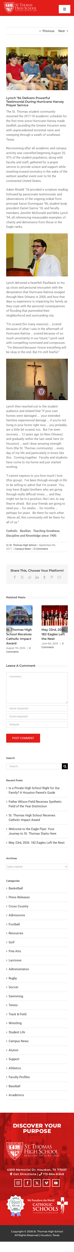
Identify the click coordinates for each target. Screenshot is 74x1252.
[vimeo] (46, 1183)
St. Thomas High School (22, 545)
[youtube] (56, 1183)
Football (14, 924)
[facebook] (27, 1183)
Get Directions (24, 1174)
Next (61, 31)
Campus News (23, 548)
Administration (19, 969)
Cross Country (18, 906)
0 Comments (41, 548)
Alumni (13, 1050)
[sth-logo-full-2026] (23, 3)
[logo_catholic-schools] (48, 1199)
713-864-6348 (53, 1174)
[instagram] (18, 1183)
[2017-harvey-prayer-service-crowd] (37, 68)
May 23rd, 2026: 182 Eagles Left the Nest (54, 634)
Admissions (17, 915)
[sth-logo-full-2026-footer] (37, 1143)
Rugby (13, 978)
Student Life (17, 1032)
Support (14, 1059)
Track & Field (17, 1014)
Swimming (16, 996)
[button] (9, 629)
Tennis (13, 1005)
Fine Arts (15, 951)
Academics (16, 1095)
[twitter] (37, 1183)
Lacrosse (15, 960)
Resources (16, 933)
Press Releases (19, 897)
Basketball (16, 888)
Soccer (13, 987)
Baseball (14, 1086)
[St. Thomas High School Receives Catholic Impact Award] (19, 607)
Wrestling (15, 1023)
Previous (48, 31)
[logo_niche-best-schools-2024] (15, 1196)
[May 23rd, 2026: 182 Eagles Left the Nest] (55, 607)
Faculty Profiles (19, 1077)
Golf (11, 942)
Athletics (15, 1068)
